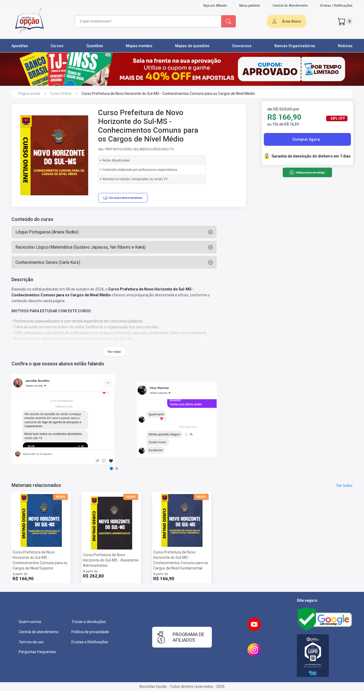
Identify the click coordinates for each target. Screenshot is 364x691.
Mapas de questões (192, 46)
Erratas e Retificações (89, 642)
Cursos (57, 46)
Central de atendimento (39, 632)
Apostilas (19, 46)
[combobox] (147, 21)
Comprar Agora (306, 139)
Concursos (242, 46)
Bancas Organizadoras (294, 46)
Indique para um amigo (310, 172)
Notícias (345, 46)
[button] (111, 468)
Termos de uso (31, 642)
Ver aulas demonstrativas (125, 197)
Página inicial (29, 93)
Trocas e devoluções (88, 622)
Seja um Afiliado (215, 5)
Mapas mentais (139, 46)
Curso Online (60, 93)
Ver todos (344, 485)
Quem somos (30, 622)
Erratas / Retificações (336, 5)
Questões (94, 46)
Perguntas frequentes (37, 652)
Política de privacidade (90, 632)
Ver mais (114, 352)
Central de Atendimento (290, 5)
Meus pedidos (249, 5)
